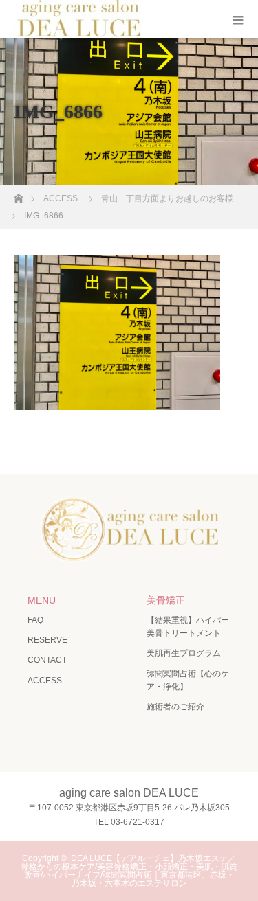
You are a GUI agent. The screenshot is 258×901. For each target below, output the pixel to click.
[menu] (238, 19)
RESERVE (47, 640)
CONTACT (47, 660)
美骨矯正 (166, 600)
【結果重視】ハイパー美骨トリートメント (188, 626)
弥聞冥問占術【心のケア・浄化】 (188, 680)
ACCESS (45, 680)
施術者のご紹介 (175, 706)
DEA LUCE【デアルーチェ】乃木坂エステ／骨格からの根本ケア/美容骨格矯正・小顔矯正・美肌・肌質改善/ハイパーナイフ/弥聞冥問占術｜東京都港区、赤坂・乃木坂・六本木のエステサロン (129, 871)
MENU (42, 600)
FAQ (35, 620)
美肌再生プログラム (184, 653)
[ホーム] (18, 195)
